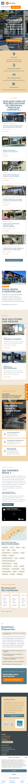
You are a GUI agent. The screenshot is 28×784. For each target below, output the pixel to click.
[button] (26, 757)
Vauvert (22, 558)
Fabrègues (19, 574)
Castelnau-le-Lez (6, 552)
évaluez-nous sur (6, 742)
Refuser (14, 774)
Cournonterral (7, 129)
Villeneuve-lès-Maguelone (8, 560)
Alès (23, 547)
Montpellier (5, 547)
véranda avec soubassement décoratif (11, 246)
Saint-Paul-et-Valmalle (9, 178)
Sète (3, 550)
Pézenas (12, 574)
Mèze (16, 558)
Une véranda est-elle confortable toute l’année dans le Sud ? (13, 655)
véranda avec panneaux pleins (9, 123)
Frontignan (15, 552)
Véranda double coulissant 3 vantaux (11, 197)
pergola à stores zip (7, 221)
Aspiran (5, 153)
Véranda (5, 187)
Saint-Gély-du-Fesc (6, 563)
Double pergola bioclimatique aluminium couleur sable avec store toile (11, 225)
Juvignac (11, 555)
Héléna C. (5, 605)
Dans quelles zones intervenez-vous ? (13, 664)
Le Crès (15, 566)
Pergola (5, 138)
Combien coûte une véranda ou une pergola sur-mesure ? (14, 633)
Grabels (22, 566)
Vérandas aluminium (12, 339)
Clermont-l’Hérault (6, 566)
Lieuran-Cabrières (8, 251)
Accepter (14, 770)
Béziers (18, 547)
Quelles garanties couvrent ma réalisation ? (14, 661)
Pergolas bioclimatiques (10, 367)
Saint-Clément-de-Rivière (9, 228)
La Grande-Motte (6, 571)
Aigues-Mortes (7, 202)
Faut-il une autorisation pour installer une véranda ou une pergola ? (14, 658)
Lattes (22, 552)
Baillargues (5, 574)
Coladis (4, 734)
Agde (8, 550)
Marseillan (21, 571)
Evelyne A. (14, 605)
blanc (4, 148)
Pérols (15, 563)
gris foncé (5, 172)
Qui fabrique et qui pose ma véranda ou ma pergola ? (14, 651)
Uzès (23, 568)
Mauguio (4, 555)
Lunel (14, 550)
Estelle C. (23, 605)
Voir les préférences (14, 778)
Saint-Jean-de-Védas (7, 558)
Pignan (15, 571)
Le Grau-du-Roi (15, 568)
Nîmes (12, 547)
